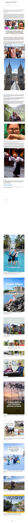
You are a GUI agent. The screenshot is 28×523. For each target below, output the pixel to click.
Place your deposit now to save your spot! (8, 185)
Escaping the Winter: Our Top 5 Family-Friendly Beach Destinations (12, 273)
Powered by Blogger (14, 520)
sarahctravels (11, 2)
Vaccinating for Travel (9, 377)
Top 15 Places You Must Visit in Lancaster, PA (14, 355)
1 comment (6, 473)
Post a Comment (7, 275)
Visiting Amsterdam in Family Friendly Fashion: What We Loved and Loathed (13, 514)
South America (6, 199)
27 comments (6, 417)
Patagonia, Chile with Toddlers (11, 490)
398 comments (6, 337)
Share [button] (4, 198)
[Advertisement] (14, 226)
